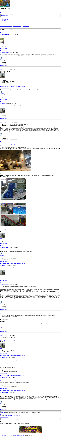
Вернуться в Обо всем (4, 417)
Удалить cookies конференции (19, 435)
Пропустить (2, 12)
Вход (3, 22)
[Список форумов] (5, 6)
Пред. (2, 412)
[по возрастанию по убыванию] (35, 412)
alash (6, 313)
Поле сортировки (21, 412)
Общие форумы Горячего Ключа (13, 17)
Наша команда (11, 435)
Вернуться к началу (3, 48)
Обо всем (21, 17)
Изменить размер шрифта (6, 18)
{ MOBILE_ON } (5, 20)
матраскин (7, 34)
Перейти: (2, 419)
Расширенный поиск (4, 15)
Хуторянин (7, 52)
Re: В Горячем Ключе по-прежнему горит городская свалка (12, 32)
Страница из (9, 30)
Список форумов (5, 17)
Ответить (1, 414)
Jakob (6, 69)
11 (19, 30)
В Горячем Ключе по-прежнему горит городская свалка (14, 26)
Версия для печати (5, 19)
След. (4, 412)
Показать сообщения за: (9, 412)
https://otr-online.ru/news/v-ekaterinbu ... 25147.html (8, 340)
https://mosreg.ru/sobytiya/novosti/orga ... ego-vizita (8, 380)
